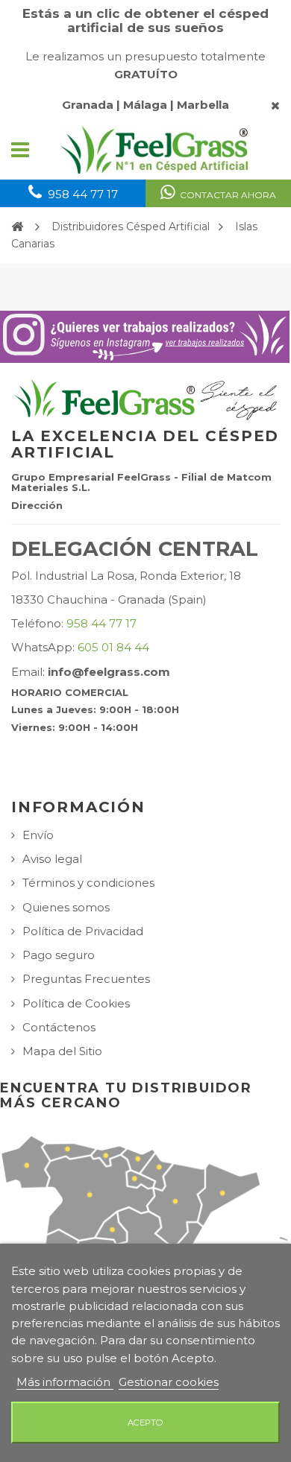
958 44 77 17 (101, 623)
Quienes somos (66, 907)
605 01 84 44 (113, 647)
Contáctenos (59, 1027)
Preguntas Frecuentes (86, 979)
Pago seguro (58, 955)
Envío (38, 835)
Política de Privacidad (82, 931)
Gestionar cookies (169, 1382)
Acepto (145, 1422)
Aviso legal (52, 859)
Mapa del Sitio (62, 1051)
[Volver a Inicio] (17, 226)
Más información (64, 1382)
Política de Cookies (76, 1003)
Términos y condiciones (88, 883)
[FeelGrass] (155, 150)
